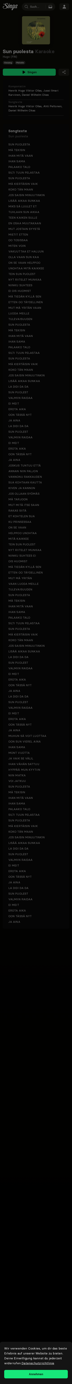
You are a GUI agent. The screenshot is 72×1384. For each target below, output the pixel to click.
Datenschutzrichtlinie (37, 1363)
